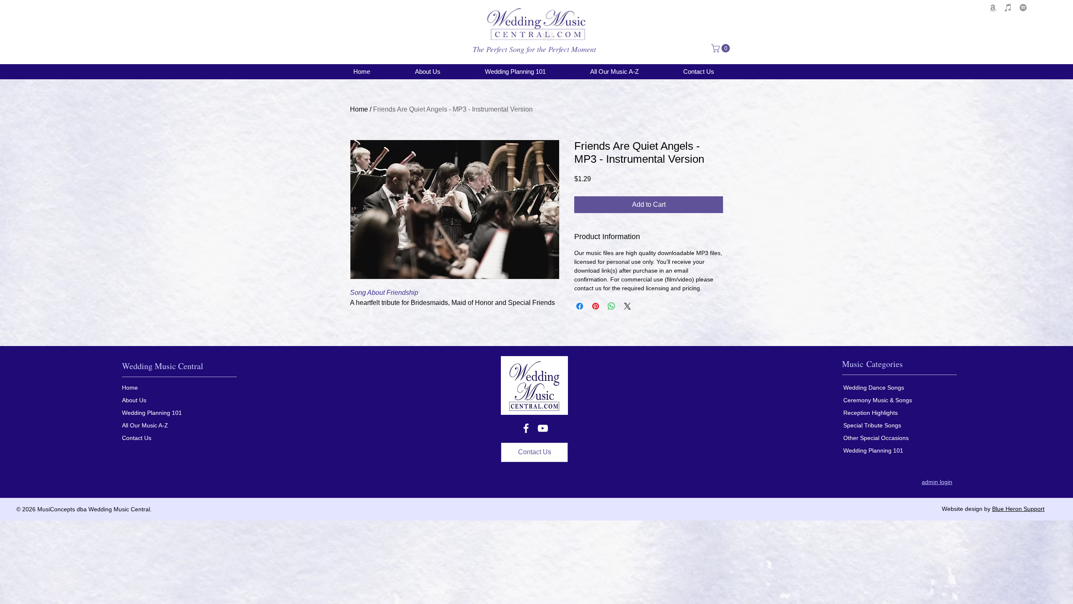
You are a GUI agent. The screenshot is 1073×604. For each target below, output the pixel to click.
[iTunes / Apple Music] (1008, 7)
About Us (134, 400)
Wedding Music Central (162, 366)
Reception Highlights (870, 412)
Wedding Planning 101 (152, 412)
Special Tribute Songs (872, 425)
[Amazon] (992, 7)
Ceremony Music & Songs (877, 400)
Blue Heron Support (1018, 508)
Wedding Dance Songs (873, 387)
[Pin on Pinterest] (596, 306)
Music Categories (872, 364)
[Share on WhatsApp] (611, 306)
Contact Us (136, 438)
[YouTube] (542, 428)
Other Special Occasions (876, 438)
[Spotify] (1023, 7)
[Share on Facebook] (580, 306)
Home (359, 109)
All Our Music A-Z (145, 425)
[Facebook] (526, 428)
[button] (721, 48)
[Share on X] (627, 306)
